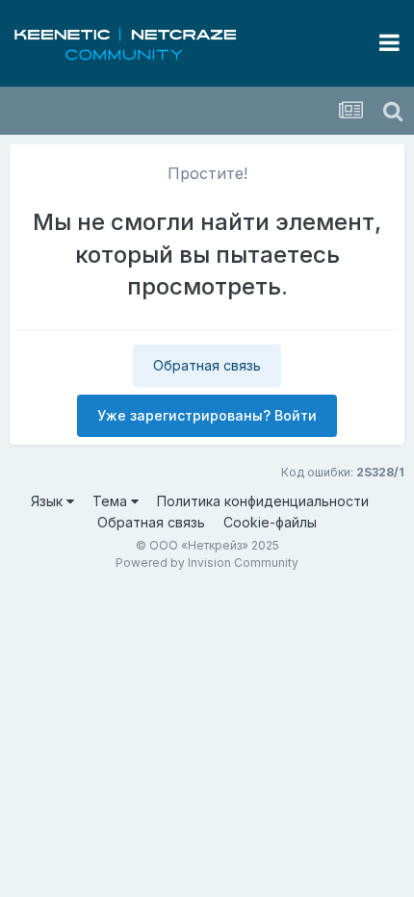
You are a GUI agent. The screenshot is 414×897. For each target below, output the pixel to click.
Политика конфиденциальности (263, 501)
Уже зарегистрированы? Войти (207, 415)
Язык (48, 501)
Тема (111, 501)
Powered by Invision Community (207, 562)
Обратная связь (207, 365)
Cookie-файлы (270, 522)
